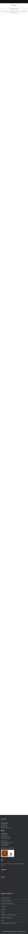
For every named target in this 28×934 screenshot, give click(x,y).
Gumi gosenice (12, 11)
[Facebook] (2, 683)
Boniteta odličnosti (7, 917)
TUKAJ (10, 719)
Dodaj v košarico (13, 671)
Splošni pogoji (5, 898)
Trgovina (7, 11)
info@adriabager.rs (5, 843)
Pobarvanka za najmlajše (8, 923)
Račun (3, 912)
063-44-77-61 (4, 841)
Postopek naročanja (7, 903)
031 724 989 (4, 826)
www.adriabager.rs (5, 845)
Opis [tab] (15, 691)
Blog (2, 920)
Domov (3, 11)
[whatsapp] (3, 830)
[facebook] (1, 873)
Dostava (3, 909)
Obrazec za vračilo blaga (8, 915)
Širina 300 (18, 11)
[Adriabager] (14, 5)
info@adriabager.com (6, 827)
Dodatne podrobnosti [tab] (15, 694)
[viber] (1, 830)
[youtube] (4, 873)
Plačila (3, 906)
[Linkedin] (5, 683)
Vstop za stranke (6, 901)
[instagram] (2, 873)
